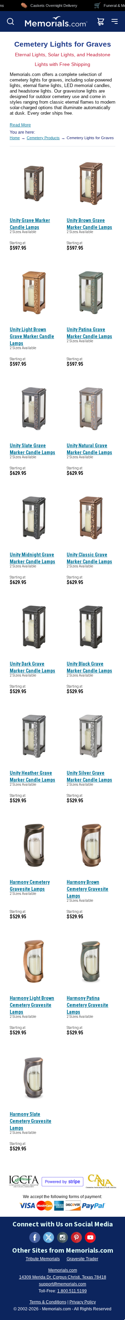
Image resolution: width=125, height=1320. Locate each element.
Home (15, 138)
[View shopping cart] (101, 21)
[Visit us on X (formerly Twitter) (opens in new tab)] (48, 1237)
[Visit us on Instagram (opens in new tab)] (62, 1237)
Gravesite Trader (82, 1258)
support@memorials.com (62, 1284)
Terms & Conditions (48, 1302)
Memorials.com (62, 1270)
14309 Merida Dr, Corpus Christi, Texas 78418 (62, 1277)
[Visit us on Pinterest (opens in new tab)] (76, 1237)
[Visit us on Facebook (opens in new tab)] (34, 1237)
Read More (20, 125)
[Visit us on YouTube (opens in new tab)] (90, 1237)
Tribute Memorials (43, 1258)
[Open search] (10, 21)
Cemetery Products (43, 138)
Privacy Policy (82, 1302)
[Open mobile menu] (115, 21)
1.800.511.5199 (72, 1291)
